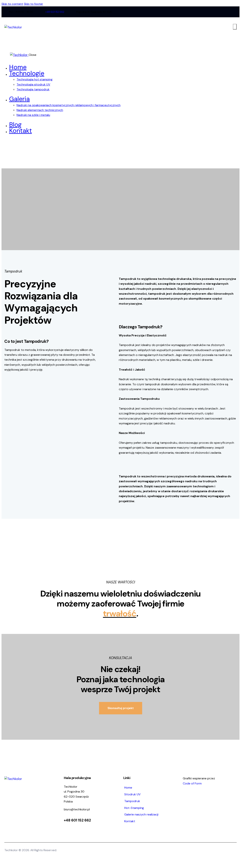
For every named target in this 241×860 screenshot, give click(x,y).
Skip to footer (33, 4)
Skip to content (12, 4)
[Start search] (235, 27)
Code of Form (192, 783)
